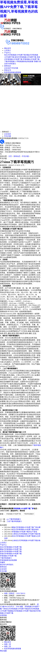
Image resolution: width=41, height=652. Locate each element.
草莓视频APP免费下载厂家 (23, 508)
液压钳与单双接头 (6, 564)
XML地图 (19, 606)
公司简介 (7, 50)
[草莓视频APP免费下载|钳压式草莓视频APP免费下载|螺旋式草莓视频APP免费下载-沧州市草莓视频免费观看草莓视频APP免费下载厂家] (10, 24)
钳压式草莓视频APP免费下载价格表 (25, 529)
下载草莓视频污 (10, 61)
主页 (10, 156)
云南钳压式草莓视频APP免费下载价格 (26, 540)
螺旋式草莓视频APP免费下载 (11, 549)
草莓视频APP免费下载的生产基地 (24, 532)
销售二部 (7, 646)
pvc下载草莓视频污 (14, 519)
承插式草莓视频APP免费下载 (11, 553)
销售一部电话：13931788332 (14, 593)
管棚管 (36, 61)
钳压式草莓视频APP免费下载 (15, 55)
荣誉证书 (7, 70)
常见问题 (14, 68)
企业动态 (7, 68)
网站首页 (7, 48)
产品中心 (7, 53)
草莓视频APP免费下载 (31, 59)
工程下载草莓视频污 (14, 521)
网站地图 (3, 651)
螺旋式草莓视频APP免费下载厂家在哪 (26, 527)
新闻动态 (7, 66)
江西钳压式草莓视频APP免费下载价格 (26, 534)
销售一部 (7, 644)
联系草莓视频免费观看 (12, 72)
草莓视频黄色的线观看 (24, 61)
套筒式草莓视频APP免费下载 (25, 57)
